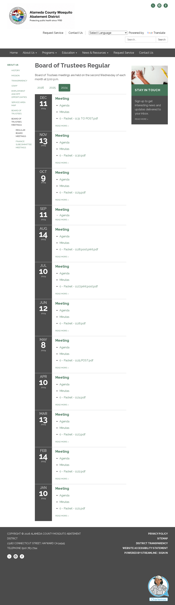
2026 (40, 87)
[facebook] (166, 6)
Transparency (19, 81)
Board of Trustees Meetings (16, 122)
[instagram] (159, 6)
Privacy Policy (158, 533)
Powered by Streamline (140, 553)
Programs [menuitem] (48, 52)
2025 (52, 87)
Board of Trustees (16, 112)
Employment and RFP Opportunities (19, 94)
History (15, 70)
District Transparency (152, 543)
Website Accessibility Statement (145, 548)
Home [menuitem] (14, 52)
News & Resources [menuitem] (94, 52)
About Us (12, 65)
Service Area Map (18, 104)
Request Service (53, 32)
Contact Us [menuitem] (146, 52)
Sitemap (162, 538)
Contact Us (76, 32)
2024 (64, 87)
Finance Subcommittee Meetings (23, 144)
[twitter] (153, 6)
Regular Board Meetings (21, 133)
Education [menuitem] (68, 52)
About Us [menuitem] (29, 52)
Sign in (163, 553)
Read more (62, 126)
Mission (15, 75)
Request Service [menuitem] (123, 52)
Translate (159, 32)
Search (162, 39)
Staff (14, 86)
